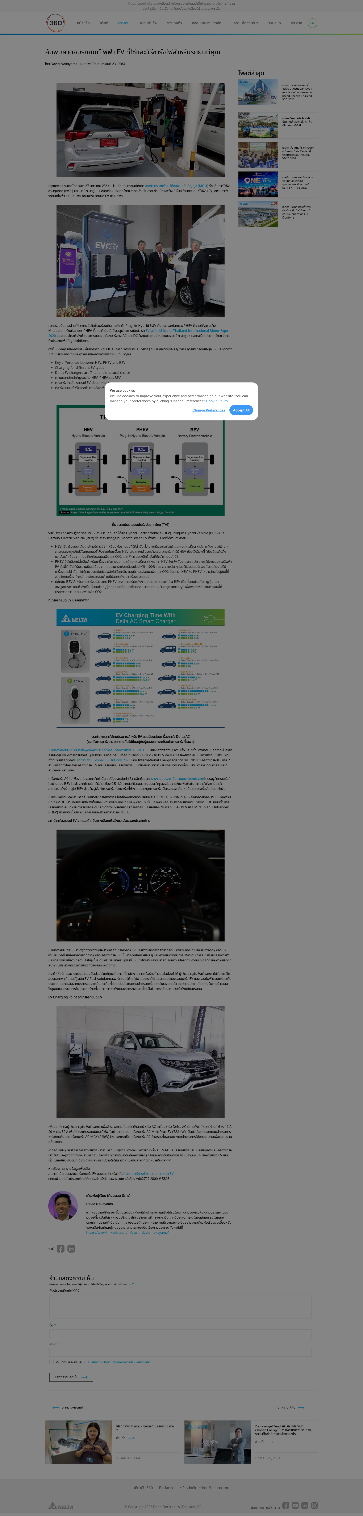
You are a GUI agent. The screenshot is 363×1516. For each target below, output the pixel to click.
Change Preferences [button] (208, 410)
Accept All (241, 410)
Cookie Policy (217, 401)
